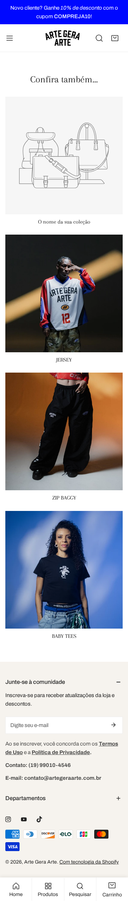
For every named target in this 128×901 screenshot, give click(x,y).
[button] (115, 38)
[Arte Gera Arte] (62, 38)
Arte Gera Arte (40, 862)
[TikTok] (39, 819)
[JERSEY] (64, 293)
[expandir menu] (9, 38)
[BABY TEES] (64, 570)
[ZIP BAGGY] (64, 431)
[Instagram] (8, 819)
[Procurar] (99, 38)
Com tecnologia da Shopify (89, 862)
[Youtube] (24, 819)
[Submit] (113, 725)
